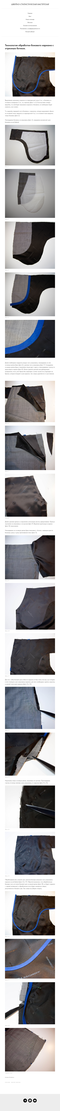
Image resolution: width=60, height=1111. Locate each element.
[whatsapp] (30, 1100)
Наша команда (30, 19)
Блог (30, 16)
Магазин (30, 22)
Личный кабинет (30, 31)
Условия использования (30, 25)
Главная (30, 13)
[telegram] (25, 1100)
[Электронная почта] (35, 1100)
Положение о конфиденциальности (30, 28)
